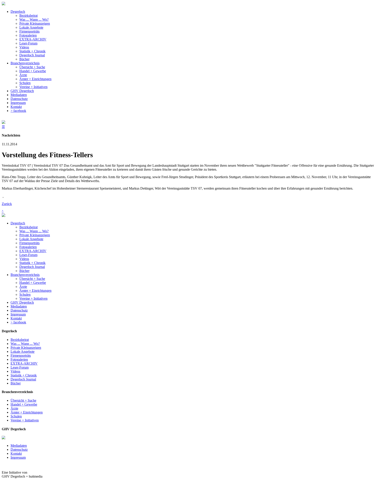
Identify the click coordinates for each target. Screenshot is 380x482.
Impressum (18, 314)
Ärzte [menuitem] (23, 75)
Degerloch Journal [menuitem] (32, 55)
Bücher (24, 271)
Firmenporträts (29, 243)
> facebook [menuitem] (18, 111)
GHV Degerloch (22, 302)
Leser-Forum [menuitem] (28, 43)
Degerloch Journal (32, 267)
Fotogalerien (28, 247)
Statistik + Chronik (32, 263)
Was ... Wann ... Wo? (34, 231)
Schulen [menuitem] (25, 83)
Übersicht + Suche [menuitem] (32, 67)
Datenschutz (19, 310)
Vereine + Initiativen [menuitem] (33, 87)
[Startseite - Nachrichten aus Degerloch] (3, 4)
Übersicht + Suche (32, 279)
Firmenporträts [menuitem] (29, 31)
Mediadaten (19, 306)
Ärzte (23, 286)
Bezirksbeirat (28, 227)
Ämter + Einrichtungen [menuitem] (35, 79)
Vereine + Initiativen (33, 298)
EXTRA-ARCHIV (32, 251)
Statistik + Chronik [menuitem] (32, 51)
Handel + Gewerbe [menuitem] (32, 71)
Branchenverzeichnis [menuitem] (25, 63)
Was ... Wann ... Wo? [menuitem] (34, 19)
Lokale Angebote (31, 239)
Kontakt (16, 318)
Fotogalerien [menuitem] (28, 35)
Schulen (25, 294)
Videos (24, 259)
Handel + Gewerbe (32, 282)
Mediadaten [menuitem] (19, 95)
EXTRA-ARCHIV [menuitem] (32, 39)
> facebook (18, 322)
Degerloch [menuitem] (18, 11)
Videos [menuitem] (24, 47)
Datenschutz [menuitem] (19, 99)
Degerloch (18, 223)
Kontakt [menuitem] (16, 107)
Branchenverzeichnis (25, 275)
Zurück (7, 204)
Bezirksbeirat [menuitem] (28, 15)
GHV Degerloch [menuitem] (22, 91)
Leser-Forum (28, 255)
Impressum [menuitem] (18, 103)
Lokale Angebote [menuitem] (31, 27)
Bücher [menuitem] (24, 59)
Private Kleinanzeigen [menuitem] (34, 23)
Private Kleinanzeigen (34, 235)
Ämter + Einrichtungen (35, 290)
